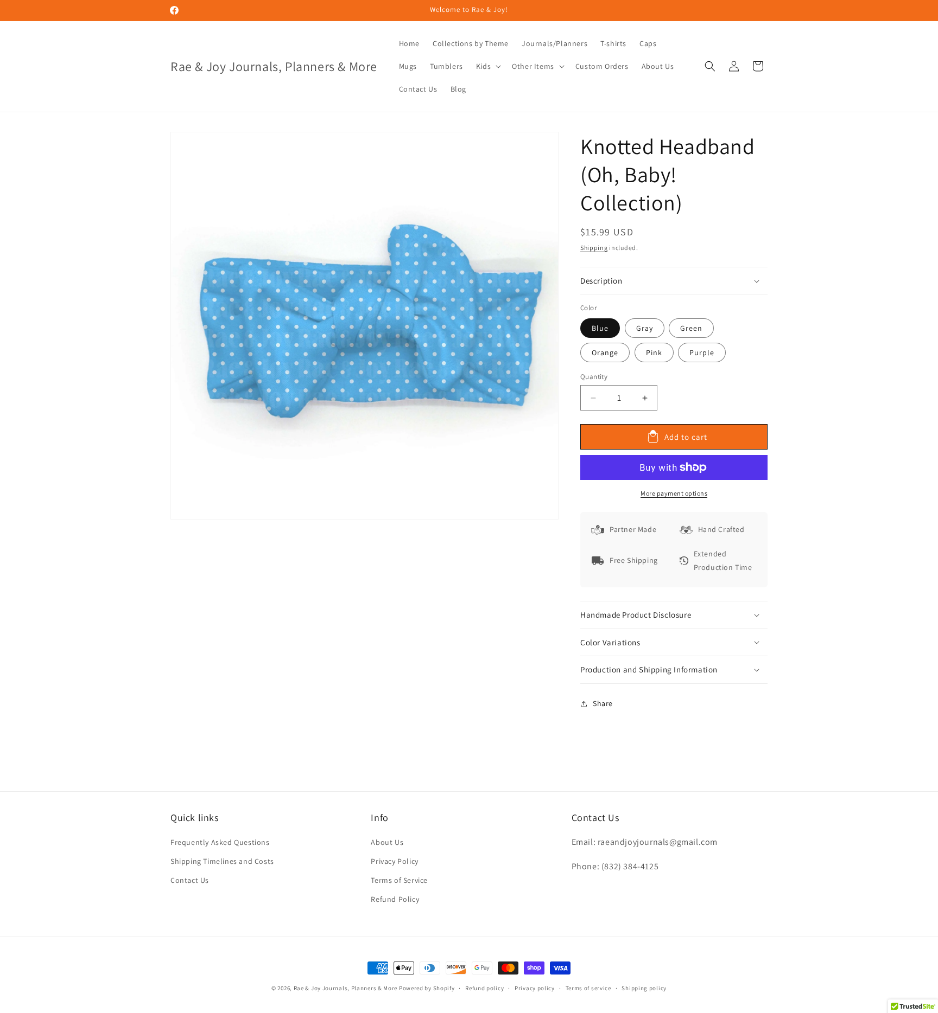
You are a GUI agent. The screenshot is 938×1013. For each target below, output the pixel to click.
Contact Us (189, 880)
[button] (487, 66)
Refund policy (484, 988)
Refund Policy (395, 899)
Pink (654, 352)
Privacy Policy (394, 861)
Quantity (593, 376)
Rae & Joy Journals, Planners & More (346, 988)
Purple (701, 352)
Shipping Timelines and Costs (222, 861)
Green (691, 328)
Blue (600, 328)
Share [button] (603, 703)
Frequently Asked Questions (220, 842)
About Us (387, 842)
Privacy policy (535, 988)
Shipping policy (644, 988)
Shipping (594, 247)
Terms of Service (399, 880)
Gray (644, 328)
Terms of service (588, 988)
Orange (605, 352)
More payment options (674, 493)
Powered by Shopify (427, 988)
